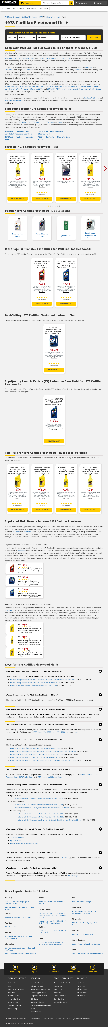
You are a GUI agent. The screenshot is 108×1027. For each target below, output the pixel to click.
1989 (24, 122)
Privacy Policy (35, 1019)
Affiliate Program (37, 986)
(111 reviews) (17, 506)
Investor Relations (37, 1002)
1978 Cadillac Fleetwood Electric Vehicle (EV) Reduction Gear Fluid (18, 132)
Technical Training (60, 1002)
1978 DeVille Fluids (86, 774)
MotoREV (57, 992)
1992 (38, 122)
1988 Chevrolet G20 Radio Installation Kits (20, 954)
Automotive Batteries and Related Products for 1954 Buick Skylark (51, 943)
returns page (73, 875)
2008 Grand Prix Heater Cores (15, 927)
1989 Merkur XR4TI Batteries (82, 934)
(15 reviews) (42, 195)
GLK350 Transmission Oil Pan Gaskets (86, 944)
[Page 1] (48, 206)
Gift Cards (34, 999)
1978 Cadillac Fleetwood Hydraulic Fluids (19, 138)
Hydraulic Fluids (28, 58)
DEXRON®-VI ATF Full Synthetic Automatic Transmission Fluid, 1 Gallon (30, 582)
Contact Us (12, 983)
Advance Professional (62, 983)
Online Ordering (59, 996)
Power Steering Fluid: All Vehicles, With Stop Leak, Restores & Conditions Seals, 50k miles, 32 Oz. (42, 86)
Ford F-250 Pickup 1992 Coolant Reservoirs (87, 954)
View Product (17, 199)
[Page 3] (52, 206)
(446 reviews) (42, 299)
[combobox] (57, 2)
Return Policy (12, 1008)
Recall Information (14, 1005)
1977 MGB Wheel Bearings (81, 902)
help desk (63, 858)
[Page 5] (57, 206)
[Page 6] (59, 206)
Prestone (8, 70)
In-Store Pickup (13, 996)
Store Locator (36, 1012)
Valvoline (88, 67)
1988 (19, 122)
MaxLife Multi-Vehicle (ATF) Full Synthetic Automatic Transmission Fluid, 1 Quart (30, 570)
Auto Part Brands (37, 983)
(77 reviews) (90, 195)
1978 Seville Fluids (26, 777)
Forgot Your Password (16, 989)
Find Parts (94, 38)
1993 (42, 122)
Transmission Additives (14, 100)
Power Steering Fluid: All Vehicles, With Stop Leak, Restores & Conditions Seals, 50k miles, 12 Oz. (43, 751)
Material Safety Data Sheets (41, 1005)
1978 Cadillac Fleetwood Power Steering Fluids (50, 132)
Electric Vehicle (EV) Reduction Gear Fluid (54, 58)
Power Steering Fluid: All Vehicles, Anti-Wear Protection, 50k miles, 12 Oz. (30, 642)
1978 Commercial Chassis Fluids (49, 777)
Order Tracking (13, 1002)
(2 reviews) (66, 299)
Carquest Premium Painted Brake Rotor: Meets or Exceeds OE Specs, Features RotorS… (53, 915)
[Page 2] (50, 206)
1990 (28, 122)
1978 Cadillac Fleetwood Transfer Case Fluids (54, 138)
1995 (52, 122)
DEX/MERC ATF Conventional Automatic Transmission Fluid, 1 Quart (74, 89)
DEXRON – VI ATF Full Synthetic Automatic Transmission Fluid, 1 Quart (29, 594)
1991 (33, 122)
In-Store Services (14, 999)
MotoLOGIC (58, 989)
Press (33, 1008)
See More (17, 187)
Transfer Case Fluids (13, 58)
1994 (47, 122)
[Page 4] (55, 206)
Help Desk (11, 992)
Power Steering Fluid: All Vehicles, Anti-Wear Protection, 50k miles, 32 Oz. (30, 629)
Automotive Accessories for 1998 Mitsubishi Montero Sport (84, 912)
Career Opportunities (38, 992)
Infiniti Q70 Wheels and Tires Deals (17, 917)
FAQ (9, 986)
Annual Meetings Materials (40, 989)
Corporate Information (39, 996)
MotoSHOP (58, 986)
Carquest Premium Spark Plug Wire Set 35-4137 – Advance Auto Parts (52, 922)
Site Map (58, 1019)
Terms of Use (48, 1019)
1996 (60, 122)
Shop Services (59, 999)
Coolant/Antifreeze (91, 98)
